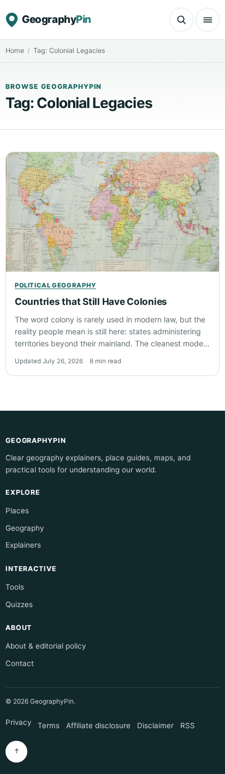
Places (17, 510)
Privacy (18, 722)
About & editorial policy (45, 645)
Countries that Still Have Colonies (91, 301)
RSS (187, 725)
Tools (14, 587)
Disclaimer (155, 725)
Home (14, 50)
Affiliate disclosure (98, 725)
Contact (19, 663)
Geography (24, 528)
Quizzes (19, 604)
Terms (49, 725)
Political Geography (55, 285)
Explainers (23, 545)
